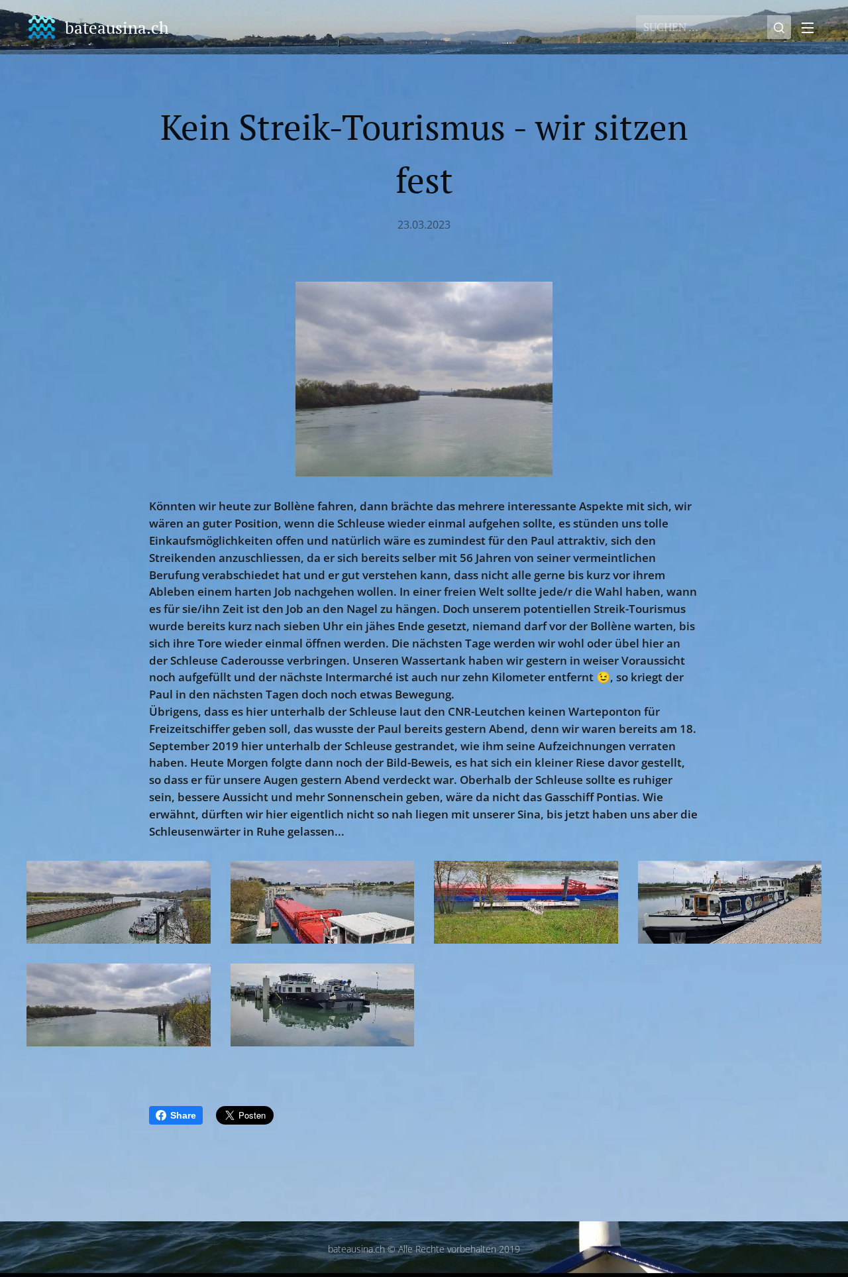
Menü (812, 27)
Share (183, 1115)
